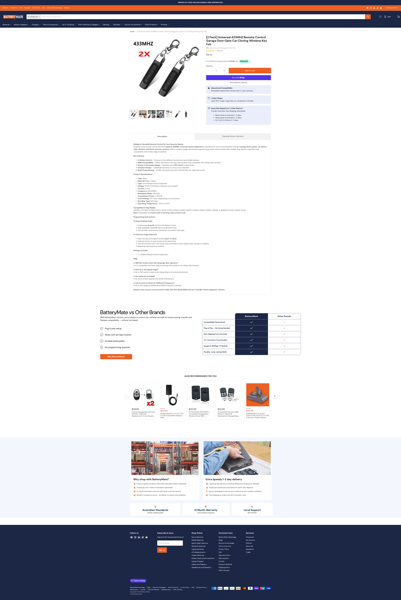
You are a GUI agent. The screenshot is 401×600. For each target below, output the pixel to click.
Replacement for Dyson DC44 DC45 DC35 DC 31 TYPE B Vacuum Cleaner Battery (257, 416)
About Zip (249, 546)
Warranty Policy (224, 555)
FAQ (21, 8)
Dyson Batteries (197, 537)
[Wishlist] (380, 16)
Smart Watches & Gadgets (88, 25)
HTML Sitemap (224, 570)
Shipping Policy (224, 567)
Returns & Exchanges (226, 543)
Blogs (221, 540)
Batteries (6, 25)
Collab (248, 552)
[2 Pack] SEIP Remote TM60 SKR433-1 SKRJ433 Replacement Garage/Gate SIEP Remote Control (228, 414)
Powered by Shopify (136, 594)
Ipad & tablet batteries (200, 543)
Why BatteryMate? (116, 356)
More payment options (238, 82)
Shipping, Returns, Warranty (233, 136)
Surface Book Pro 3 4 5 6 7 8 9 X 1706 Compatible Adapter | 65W (171, 416)
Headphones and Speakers (201, 567)
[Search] (368, 16)
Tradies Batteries (198, 555)
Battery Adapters (21, 25)
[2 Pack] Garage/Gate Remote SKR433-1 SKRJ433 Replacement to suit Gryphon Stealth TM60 (143, 414)
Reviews (66, 8)
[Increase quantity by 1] (224, 71)
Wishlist (249, 543)
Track (43, 8)
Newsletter (250, 549)
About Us (5, 8)
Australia (391, 8)
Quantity (209, 66)
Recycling (27, 8)
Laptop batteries (198, 549)
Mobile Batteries (198, 540)
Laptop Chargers (198, 561)
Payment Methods (225, 564)
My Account (250, 540)
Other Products (151, 25)
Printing (164, 25)
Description (162, 136)
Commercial (36, 8)
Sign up (162, 550)
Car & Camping (68, 25)
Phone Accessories (50, 25)
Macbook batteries (199, 546)
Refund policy (224, 558)
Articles (221, 561)
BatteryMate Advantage (54, 8)
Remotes (116, 25)
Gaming (106, 25)
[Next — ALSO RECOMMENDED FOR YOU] (274, 395)
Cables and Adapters (199, 564)
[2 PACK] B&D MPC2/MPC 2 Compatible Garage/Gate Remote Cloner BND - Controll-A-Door (199, 414)
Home (132, 31)
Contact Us (14, 8)
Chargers (35, 25)
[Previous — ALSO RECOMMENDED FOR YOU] (126, 395)
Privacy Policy (224, 549)
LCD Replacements (198, 552)
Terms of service (225, 546)
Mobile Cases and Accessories (203, 558)
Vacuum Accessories (132, 25)
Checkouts (250, 537)
